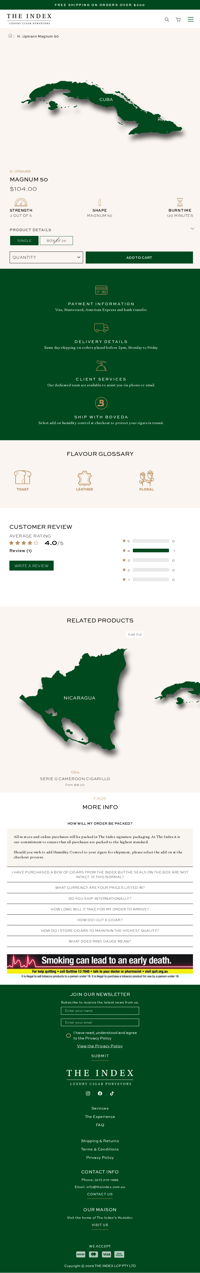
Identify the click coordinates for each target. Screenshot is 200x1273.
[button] (47, 546)
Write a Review (31, 565)
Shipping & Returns (100, 1140)
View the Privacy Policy (100, 1045)
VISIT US (100, 1225)
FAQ (100, 1124)
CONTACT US (100, 1194)
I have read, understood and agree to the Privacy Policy (105, 1035)
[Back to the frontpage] (10, 36)
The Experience (100, 1116)
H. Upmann (20, 172)
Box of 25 (56, 240)
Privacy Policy (100, 1157)
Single (24, 240)
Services (100, 1108)
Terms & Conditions (100, 1149)
